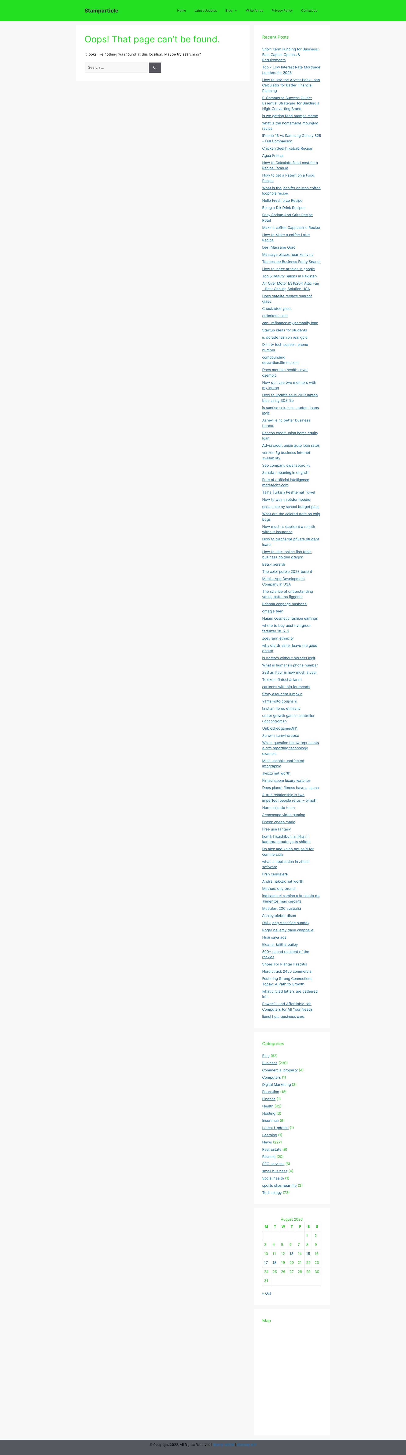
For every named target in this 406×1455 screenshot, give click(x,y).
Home (181, 10)
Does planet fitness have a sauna (290, 788)
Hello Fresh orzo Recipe (282, 200)
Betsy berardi (273, 564)
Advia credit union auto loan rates (291, 445)
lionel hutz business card (283, 1016)
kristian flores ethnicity (281, 708)
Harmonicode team (278, 807)
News (267, 1142)
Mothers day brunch (279, 888)
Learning (269, 1135)
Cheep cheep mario (278, 822)
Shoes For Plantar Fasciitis (284, 964)
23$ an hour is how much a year (289, 672)
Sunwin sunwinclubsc (280, 735)
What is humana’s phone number (290, 665)
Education (270, 1092)
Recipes (269, 1157)
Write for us (254, 10)
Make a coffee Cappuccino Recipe (291, 227)
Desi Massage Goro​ (278, 247)
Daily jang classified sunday (285, 923)
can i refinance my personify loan (290, 323)
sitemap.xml (246, 1444)
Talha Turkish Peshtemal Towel (288, 492)
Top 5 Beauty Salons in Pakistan (289, 276)
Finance (269, 1099)
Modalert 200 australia (281, 908)
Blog (228, 10)
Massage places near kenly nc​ (287, 254)
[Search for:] (117, 67)
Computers (271, 1077)
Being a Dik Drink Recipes (283, 208)
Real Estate (271, 1149)
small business (274, 1171)
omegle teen (272, 611)
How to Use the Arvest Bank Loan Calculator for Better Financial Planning (291, 85)
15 (308, 1254)
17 (266, 1262)
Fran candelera (275, 874)
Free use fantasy (276, 829)
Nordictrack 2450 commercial (287, 971)
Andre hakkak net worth (282, 881)
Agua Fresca (273, 155)
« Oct (266, 1293)
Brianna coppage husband (284, 604)
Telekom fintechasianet (282, 679)
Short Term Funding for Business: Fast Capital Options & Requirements (290, 54)
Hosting (268, 1113)
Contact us (309, 10)
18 (274, 1262)
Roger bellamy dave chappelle (287, 930)
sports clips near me (279, 1185)
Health (267, 1106)
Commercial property (280, 1070)
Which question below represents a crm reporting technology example (290, 748)
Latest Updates (206, 10)
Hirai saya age (274, 937)
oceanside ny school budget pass (290, 507)
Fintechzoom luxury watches (286, 780)
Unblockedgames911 (280, 728)
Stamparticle (101, 10)
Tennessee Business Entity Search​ (291, 262)
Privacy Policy (282, 10)
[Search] (155, 68)
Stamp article (223, 1444)
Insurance (270, 1120)
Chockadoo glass (276, 308)
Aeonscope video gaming (283, 815)
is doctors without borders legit (288, 658)
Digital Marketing (276, 1084)
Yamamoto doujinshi (279, 701)
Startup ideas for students (284, 330)
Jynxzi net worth (276, 773)
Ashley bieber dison (279, 916)
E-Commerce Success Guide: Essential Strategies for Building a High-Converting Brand (290, 103)
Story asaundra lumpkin (282, 694)
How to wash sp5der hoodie (286, 499)
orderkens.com (275, 316)
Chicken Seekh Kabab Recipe (287, 148)
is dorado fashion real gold (285, 337)
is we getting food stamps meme (290, 116)
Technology (272, 1193)
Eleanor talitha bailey (280, 944)
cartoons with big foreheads (286, 687)
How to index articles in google (288, 269)
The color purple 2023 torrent (287, 571)
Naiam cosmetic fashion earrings (290, 618)
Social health (273, 1178)
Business (269, 1063)
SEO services (273, 1164)
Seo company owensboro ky (286, 465)
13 (291, 1254)
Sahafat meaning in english (285, 472)
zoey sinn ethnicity (278, 638)
